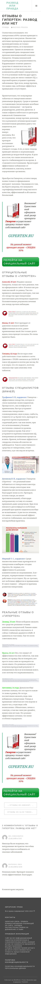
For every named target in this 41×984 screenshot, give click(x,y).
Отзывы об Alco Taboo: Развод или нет (22, 812)
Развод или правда (12, 5)
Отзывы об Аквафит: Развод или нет (23, 805)
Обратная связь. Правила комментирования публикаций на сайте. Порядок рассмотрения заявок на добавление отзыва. (19, 925)
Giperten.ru (21, 236)
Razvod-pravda (20, 27)
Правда (5, 27)
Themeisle (25, 982)
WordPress (17, 980)
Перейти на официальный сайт (20, 262)
